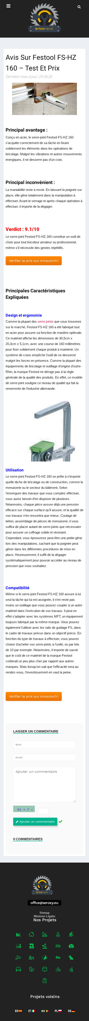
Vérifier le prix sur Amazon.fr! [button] (33, 261)
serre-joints (45, 321)
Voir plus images (44, 429)
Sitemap (44, 912)
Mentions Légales (44, 916)
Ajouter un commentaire (37, 821)
